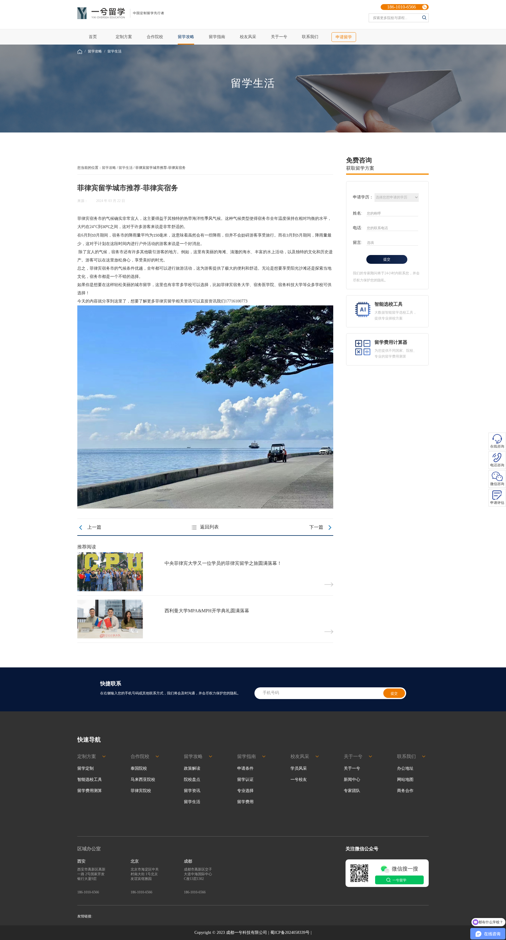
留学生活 (114, 51)
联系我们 (310, 37)
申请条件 (245, 768)
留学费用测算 (89, 790)
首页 (93, 37)
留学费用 (245, 802)
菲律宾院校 (141, 790)
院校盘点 (192, 779)
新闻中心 (352, 779)
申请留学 (344, 37)
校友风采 (248, 37)
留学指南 (217, 37)
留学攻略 (186, 37)
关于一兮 (279, 37)
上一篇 (89, 527)
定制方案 (124, 37)
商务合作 (405, 790)
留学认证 (245, 779)
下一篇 (321, 527)
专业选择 (245, 790)
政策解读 (192, 768)
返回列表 (209, 526)
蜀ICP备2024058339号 (290, 932)
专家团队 (352, 790)
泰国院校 (139, 768)
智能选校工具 (89, 779)
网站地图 (405, 779)
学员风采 (298, 768)
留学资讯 (192, 790)
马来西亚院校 (143, 779)
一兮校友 (298, 779)
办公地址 (405, 768)
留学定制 (85, 768)
